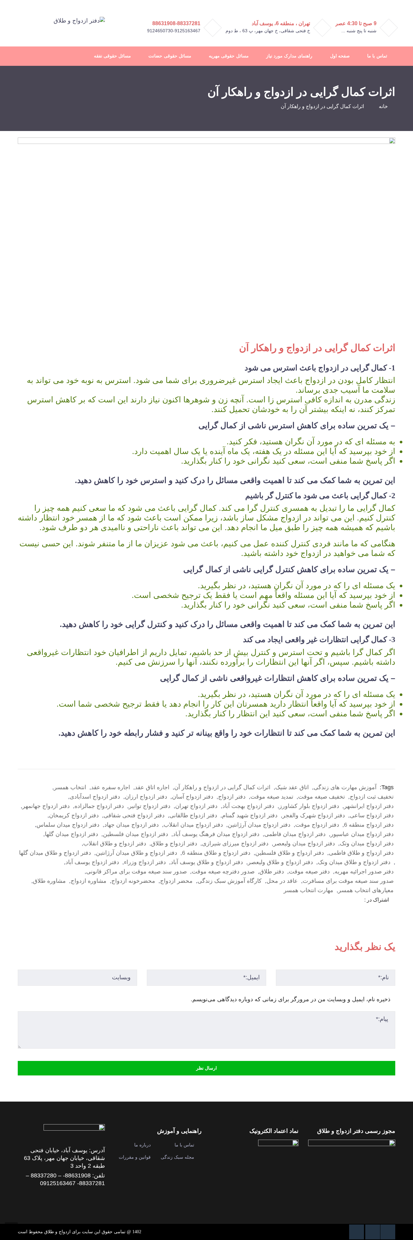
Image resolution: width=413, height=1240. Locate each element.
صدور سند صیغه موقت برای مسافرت (348, 881)
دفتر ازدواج (232, 796)
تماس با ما (377, 56)
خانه (383, 106)
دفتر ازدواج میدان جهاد (131, 825)
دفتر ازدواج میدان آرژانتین (259, 825)
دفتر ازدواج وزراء (145, 862)
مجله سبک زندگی (177, 1157)
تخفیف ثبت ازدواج (372, 796)
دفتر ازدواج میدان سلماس (67, 825)
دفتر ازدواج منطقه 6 (369, 825)
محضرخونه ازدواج (133, 881)
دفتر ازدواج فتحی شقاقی (134, 815)
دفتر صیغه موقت (309, 871)
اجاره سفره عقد (110, 787)
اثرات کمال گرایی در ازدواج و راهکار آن (222, 787)
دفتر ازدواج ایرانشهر (369, 806)
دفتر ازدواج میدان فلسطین (135, 834)
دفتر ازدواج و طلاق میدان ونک (354, 862)
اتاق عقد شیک (292, 787)
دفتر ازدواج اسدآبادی (95, 796)
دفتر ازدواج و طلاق (174, 843)
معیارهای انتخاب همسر (366, 890)
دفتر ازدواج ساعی (372, 815)
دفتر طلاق (271, 871)
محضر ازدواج (176, 881)
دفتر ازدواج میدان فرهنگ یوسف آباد (216, 834)
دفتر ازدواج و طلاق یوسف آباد (207, 862)
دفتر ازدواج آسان (192, 796)
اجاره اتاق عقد (152, 787)
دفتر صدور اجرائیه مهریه (364, 871)
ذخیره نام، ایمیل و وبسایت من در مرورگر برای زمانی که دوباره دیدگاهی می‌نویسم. (290, 999)
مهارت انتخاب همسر (308, 890)
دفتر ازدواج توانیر (149, 806)
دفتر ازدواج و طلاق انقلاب (114, 843)
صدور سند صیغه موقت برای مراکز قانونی (136, 871)
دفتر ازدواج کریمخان (74, 815)
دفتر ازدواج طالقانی (193, 815)
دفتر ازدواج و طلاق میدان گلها (55, 853)
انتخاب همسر (70, 787)
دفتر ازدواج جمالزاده (99, 806)
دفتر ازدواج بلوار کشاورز (309, 806)
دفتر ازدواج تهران (196, 806)
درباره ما (142, 1144)
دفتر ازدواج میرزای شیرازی (235, 843)
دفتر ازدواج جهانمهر (46, 806)
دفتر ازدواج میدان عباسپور (362, 834)
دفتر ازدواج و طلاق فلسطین (289, 853)
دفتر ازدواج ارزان (146, 796)
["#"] (387, 1232)
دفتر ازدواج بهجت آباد (248, 806)
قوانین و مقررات (135, 1157)
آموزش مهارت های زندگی (345, 787)
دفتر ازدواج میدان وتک (367, 843)
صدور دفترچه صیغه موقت (223, 871)
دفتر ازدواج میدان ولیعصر (304, 843)
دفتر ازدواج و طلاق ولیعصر (280, 862)
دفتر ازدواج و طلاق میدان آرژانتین (136, 853)
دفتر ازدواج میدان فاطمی (295, 834)
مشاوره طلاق (49, 881)
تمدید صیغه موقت (271, 796)
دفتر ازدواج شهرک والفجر (313, 815)
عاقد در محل (282, 881)
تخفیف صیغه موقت (321, 796)
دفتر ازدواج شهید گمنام (249, 815)
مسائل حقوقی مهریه (228, 56)
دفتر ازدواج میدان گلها (71, 834)
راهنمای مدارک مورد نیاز (289, 56)
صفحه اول (340, 56)
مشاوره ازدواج (88, 881)
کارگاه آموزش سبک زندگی (229, 881)
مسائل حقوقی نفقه (112, 56)
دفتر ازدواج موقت (317, 825)
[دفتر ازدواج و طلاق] (79, 20)
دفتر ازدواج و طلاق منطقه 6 (216, 853)
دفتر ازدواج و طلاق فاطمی (361, 853)
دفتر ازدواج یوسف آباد (92, 862)
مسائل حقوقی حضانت (169, 56)
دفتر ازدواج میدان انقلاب (193, 825)
